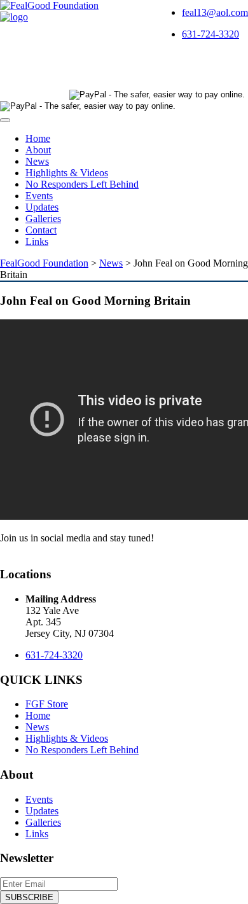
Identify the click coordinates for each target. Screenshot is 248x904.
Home (37, 138)
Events (39, 195)
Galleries (43, 218)
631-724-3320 (210, 34)
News (37, 161)
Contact (41, 230)
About (38, 149)
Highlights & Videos (66, 172)
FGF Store (46, 704)
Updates (42, 207)
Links (36, 241)
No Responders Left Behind (82, 184)
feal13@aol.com (215, 12)
